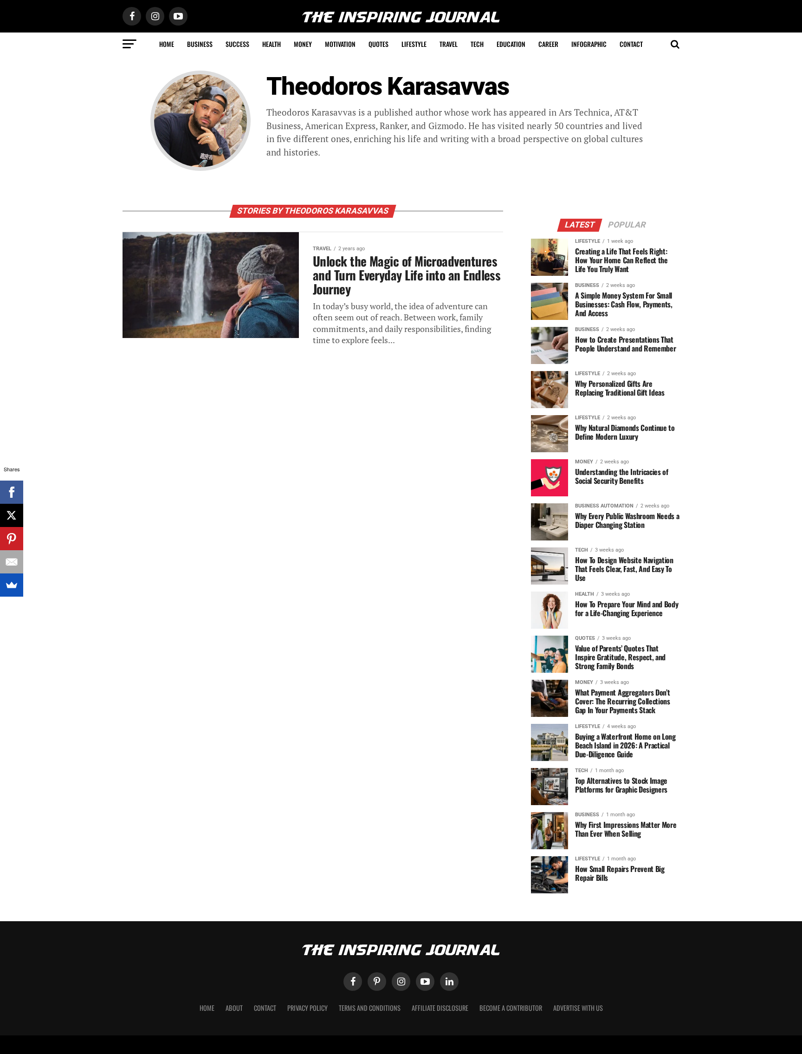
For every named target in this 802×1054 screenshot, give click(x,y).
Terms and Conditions (370, 1008)
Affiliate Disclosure (440, 1008)
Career (548, 44)
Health (271, 44)
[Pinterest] (11, 538)
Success (237, 44)
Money (303, 44)
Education (511, 44)
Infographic (589, 44)
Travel (449, 44)
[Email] (11, 561)
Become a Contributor (510, 1008)
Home (166, 44)
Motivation (340, 44)
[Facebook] (11, 492)
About (234, 1008)
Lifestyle (414, 44)
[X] (11, 515)
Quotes (378, 44)
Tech (477, 44)
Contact (631, 44)
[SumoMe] (11, 585)
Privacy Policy (307, 1008)
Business (200, 44)
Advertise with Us (578, 1008)
